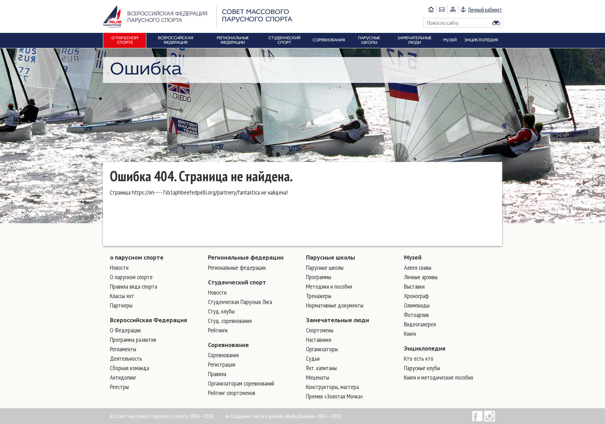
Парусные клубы (422, 368)
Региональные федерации (246, 257)
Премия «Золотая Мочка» (334, 396)
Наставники (318, 339)
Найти (496, 22)
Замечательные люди (337, 320)
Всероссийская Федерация (148, 320)
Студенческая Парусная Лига (240, 302)
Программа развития (133, 339)
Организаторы (322, 349)
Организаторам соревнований (241, 383)
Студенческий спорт (237, 282)
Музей (413, 257)
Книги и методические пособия (438, 377)
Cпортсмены (319, 330)
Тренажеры (318, 296)
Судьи (313, 358)
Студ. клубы (221, 311)
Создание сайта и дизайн (257, 415)
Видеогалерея (420, 324)
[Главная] (431, 9)
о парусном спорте (137, 257)
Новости (119, 267)
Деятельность (126, 358)
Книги (410, 334)
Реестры (119, 387)
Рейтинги (218, 330)
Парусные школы (330, 257)
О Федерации (125, 330)
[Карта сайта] (452, 9)
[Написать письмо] (441, 9)
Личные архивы (421, 277)
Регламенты (123, 349)
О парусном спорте (131, 277)
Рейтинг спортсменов (231, 393)
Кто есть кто (418, 358)
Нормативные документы (334, 305)
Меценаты (317, 377)
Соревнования (228, 344)
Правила (217, 374)
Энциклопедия (424, 348)
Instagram (489, 416)
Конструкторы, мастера (332, 387)
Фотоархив (416, 315)
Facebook (477, 416)
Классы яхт (122, 296)
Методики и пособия (329, 286)
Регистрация (221, 364)
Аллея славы (417, 267)
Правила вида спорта (133, 286)
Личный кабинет (485, 9)
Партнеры (121, 305)
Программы (318, 277)
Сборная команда (129, 368)
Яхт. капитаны (321, 368)
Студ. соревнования (230, 321)
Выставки (414, 286)
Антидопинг (123, 377)
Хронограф (416, 296)
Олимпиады (417, 305)
